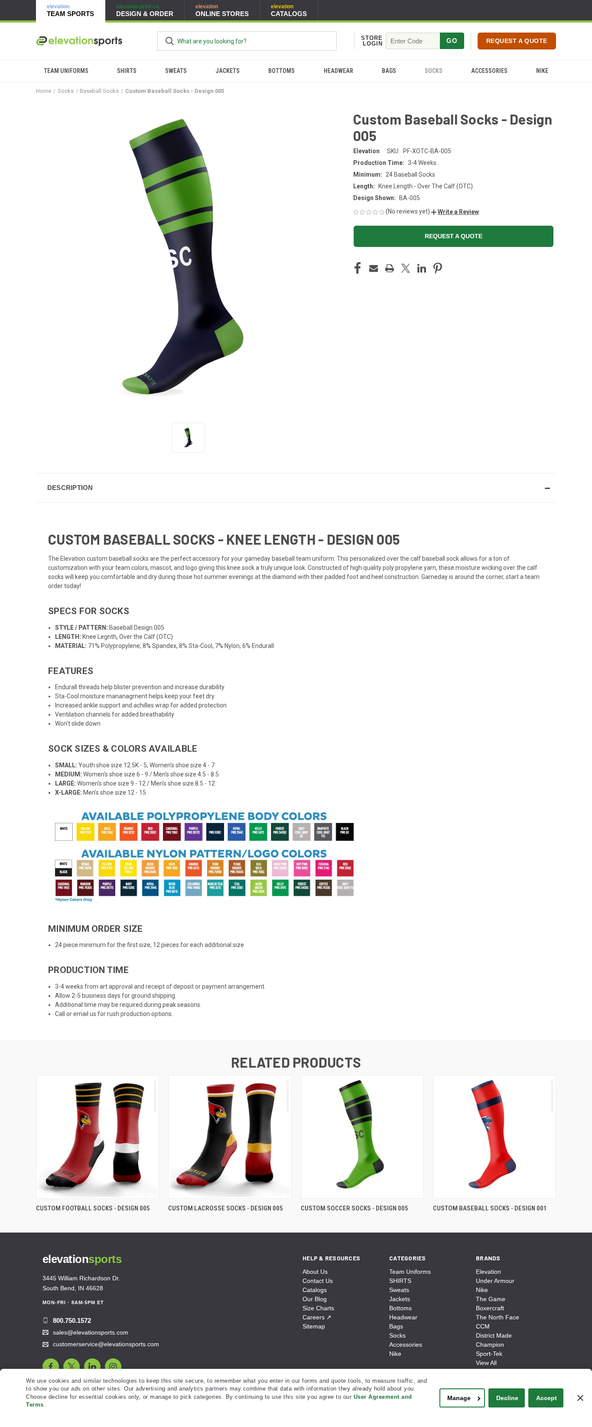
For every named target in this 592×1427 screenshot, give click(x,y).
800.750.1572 (72, 1320)
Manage (459, 1397)
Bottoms (281, 70)
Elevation (488, 1271)
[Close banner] (580, 1398)
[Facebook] (357, 268)
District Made (494, 1335)
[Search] (169, 41)
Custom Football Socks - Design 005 (93, 1208)
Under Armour (495, 1280)
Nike (542, 70)
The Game (490, 1298)
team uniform (315, 558)
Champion (490, 1344)
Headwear (338, 70)
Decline (507, 1397)
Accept (546, 1397)
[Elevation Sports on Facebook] (50, 1366)
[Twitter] (405, 268)
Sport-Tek (489, 1353)
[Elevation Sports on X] (71, 1366)
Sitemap (314, 1326)
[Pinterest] (437, 268)
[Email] (373, 268)
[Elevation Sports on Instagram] (113, 1366)
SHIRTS (127, 70)
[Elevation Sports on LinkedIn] (92, 1366)
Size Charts (318, 1308)
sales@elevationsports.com (90, 1332)
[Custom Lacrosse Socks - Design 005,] (229, 1137)
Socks (433, 70)
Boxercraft (490, 1308)
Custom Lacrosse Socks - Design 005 (225, 1208)
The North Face (497, 1317)
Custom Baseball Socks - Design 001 (490, 1208)
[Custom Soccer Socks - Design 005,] (362, 1137)
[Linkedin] (421, 268)
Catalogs (315, 1289)
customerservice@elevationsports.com (106, 1344)
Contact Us (318, 1280)
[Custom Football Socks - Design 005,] (97, 1137)
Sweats (176, 70)
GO (451, 40)
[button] (455, 211)
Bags (389, 70)
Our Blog (315, 1298)
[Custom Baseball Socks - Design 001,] (494, 1137)
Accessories (489, 70)
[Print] (389, 268)
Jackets (227, 70)
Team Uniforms (66, 70)
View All (486, 1362)
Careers (317, 1317)
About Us (315, 1271)
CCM (483, 1326)
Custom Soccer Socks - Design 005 (354, 1208)
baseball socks (129, 558)
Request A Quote (516, 40)
